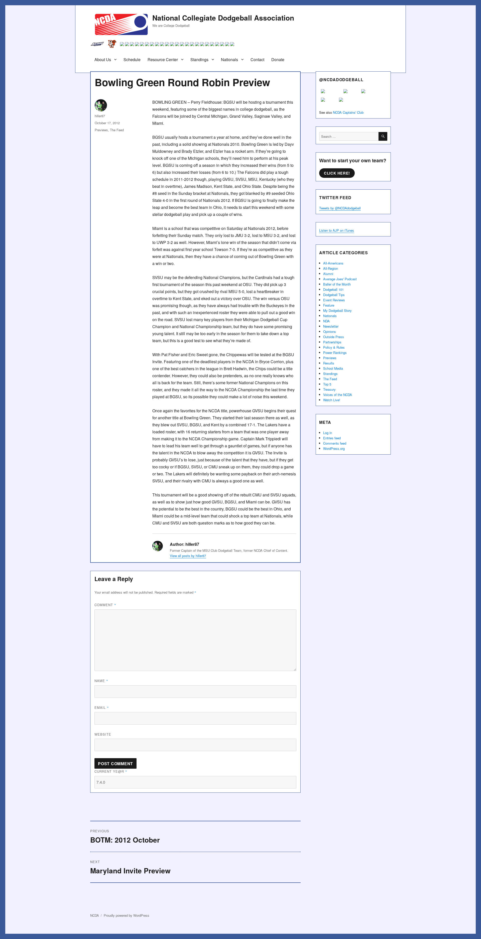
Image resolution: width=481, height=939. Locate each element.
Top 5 (327, 384)
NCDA (94, 915)
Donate (277, 59)
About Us (102, 59)
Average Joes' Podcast (340, 279)
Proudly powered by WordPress (126, 915)
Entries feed (332, 438)
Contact (257, 59)
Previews (101, 129)
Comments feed (334, 443)
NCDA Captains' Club (348, 112)
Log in (327, 432)
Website (102, 734)
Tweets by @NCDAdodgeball (340, 208)
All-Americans (333, 263)
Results (328, 363)
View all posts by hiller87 (188, 555)
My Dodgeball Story (337, 310)
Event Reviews (334, 300)
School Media (333, 368)
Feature (328, 305)
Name (101, 680)
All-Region (330, 268)
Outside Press (333, 336)
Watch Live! (331, 399)
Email (101, 707)
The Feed (117, 129)
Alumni (328, 273)
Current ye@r (110, 771)
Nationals (229, 59)
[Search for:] (349, 136)
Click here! (337, 173)
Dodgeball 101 (333, 289)
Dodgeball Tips (334, 294)
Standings (199, 59)
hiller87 (100, 115)
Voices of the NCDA (337, 394)
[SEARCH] (383, 136)
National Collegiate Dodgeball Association (223, 18)
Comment (105, 604)
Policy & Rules (334, 347)
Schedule (132, 59)
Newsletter (330, 326)
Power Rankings (335, 352)
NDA (326, 321)
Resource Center (163, 59)
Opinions (329, 331)
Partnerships (332, 342)
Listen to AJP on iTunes (336, 230)
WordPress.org (334, 448)
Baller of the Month (337, 284)
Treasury (329, 389)
